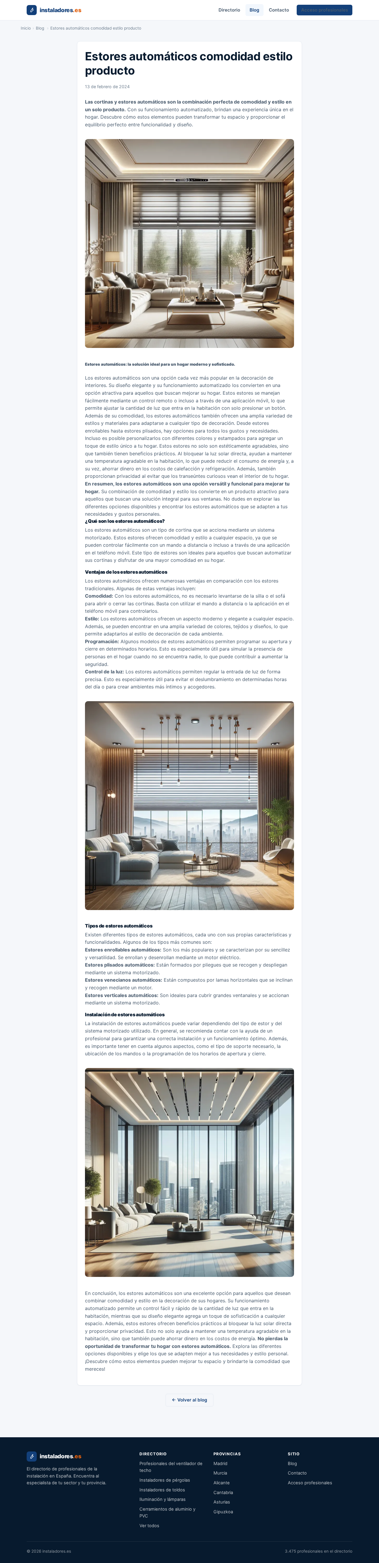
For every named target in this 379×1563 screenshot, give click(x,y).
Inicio (26, 28)
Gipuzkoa (223, 1511)
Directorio (229, 10)
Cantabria (223, 1492)
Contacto (279, 10)
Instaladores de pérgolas (164, 1480)
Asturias (221, 1502)
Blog (254, 10)
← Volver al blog (189, 1400)
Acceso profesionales (324, 10)
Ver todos (149, 1525)
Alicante (221, 1482)
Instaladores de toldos (162, 1490)
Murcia (220, 1473)
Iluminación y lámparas (162, 1499)
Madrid (220, 1463)
